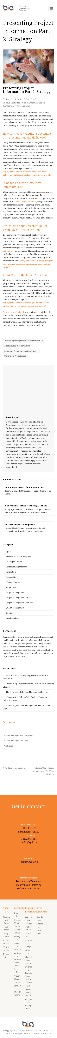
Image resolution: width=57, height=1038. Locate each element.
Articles (39, 924)
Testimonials (6, 948)
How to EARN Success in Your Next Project (25, 487)
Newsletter (6, 955)
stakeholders (8, 251)
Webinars (8, 746)
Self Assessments (39, 931)
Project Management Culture (19, 597)
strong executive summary (25, 202)
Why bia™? (6, 935)
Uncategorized (12, 618)
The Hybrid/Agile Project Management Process (27, 692)
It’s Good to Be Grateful (15, 768)
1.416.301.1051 (28, 828)
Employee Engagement (16, 567)
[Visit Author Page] (28, 390)
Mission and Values (6, 920)
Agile (8, 103)
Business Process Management (19, 556)
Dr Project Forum (14, 562)
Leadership (15, 103)
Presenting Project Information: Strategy (21, 351)
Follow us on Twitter (28, 888)
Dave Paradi (31, 99)
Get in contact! (28, 806)
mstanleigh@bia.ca (28, 831)
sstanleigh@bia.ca (29, 842)
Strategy (26, 106)
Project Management (29, 103)
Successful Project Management (20, 524)
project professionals (14, 312)
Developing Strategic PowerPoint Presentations (23, 341)
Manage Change (13, 582)
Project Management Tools (16, 741)
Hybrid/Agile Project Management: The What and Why (43, 771)
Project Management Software (19, 603)
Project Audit (12, 587)
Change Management (28, 960)
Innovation (11, 572)
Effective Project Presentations (17, 346)
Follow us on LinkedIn (28, 885)
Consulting (20, 908)
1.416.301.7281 (28, 838)
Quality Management (15, 608)
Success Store (10, 722)
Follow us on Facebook (28, 881)
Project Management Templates (18, 735)
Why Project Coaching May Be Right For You (26, 506)
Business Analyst (28, 943)
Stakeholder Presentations (15, 356)
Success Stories (6, 942)
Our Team (6, 928)
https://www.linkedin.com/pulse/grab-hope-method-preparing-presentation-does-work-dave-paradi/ (28, 264)
